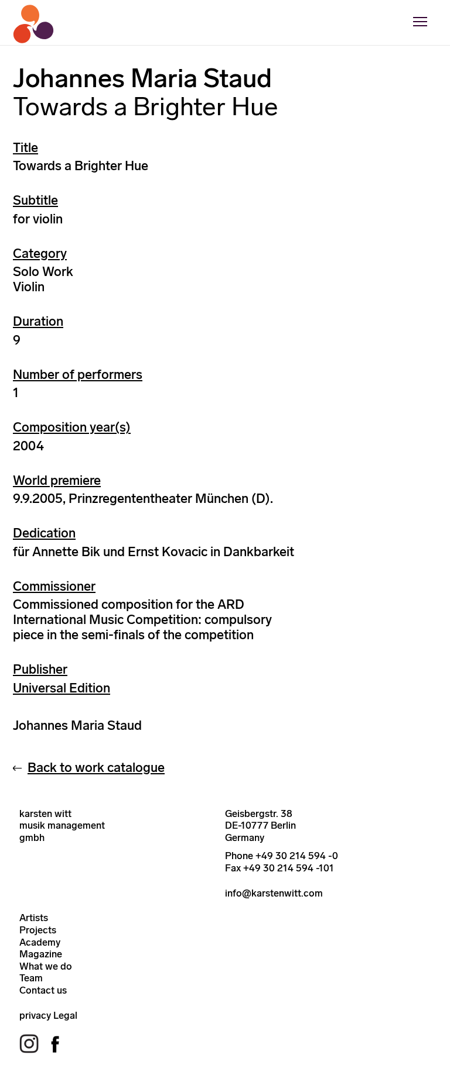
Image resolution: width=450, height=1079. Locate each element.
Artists (33, 917)
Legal (65, 1015)
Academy (39, 942)
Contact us (43, 990)
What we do (45, 966)
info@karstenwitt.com (274, 893)
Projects (37, 930)
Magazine (40, 954)
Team (31, 978)
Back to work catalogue (96, 767)
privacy (35, 1015)
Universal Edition (61, 688)
